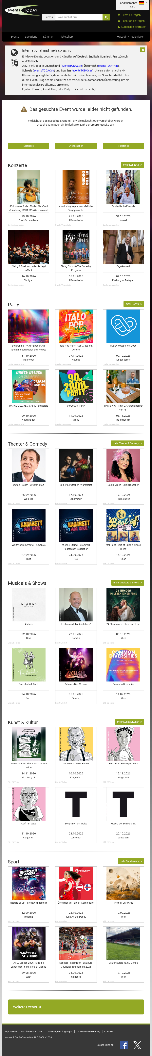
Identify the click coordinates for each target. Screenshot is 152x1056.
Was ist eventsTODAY (32, 1031)
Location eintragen (132, 20)
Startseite (29, 146)
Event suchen (76, 146)
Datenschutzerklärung (88, 1031)
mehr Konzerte (132, 164)
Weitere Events (26, 1007)
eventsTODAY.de (72, 65)
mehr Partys (133, 304)
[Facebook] (124, 1045)
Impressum (11, 1031)
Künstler (48, 36)
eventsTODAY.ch (44, 70)
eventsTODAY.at (108, 65)
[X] (137, 1045)
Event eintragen (130, 15)
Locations (31, 36)
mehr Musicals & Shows (127, 582)
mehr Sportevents (130, 861)
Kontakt (108, 1031)
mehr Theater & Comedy (127, 443)
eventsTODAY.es (82, 70)
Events (15, 36)
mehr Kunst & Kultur (129, 721)
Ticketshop (66, 36)
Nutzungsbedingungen (60, 1031)
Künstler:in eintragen (133, 26)
